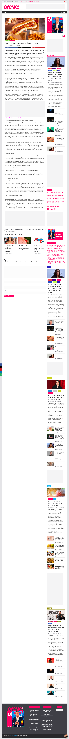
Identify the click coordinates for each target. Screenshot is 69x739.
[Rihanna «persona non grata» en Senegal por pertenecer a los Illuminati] (10, 237)
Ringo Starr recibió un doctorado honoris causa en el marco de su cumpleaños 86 (56, 628)
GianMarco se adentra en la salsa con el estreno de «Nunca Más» (59, 149)
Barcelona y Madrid (59, 192)
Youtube (52, 206)
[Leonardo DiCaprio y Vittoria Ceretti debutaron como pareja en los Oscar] (50, 679)
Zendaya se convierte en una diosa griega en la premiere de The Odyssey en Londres (59, 429)
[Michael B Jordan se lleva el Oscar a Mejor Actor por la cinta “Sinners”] (50, 687)
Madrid (55, 199)
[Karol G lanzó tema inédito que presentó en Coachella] (50, 465)
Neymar (59, 201)
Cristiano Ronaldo (59, 193)
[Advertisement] (45, 6)
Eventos (23, 12)
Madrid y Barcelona (59, 199)
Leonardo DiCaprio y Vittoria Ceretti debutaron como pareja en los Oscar (59, 678)
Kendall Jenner (49, 198)
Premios (59, 621)
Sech (63, 202)
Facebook (55, 195)
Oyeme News (17, 12)
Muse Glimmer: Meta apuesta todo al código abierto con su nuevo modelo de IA (59, 111)
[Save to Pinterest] (1, 369)
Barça (63, 192)
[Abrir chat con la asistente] (66, 736)
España (53, 195)
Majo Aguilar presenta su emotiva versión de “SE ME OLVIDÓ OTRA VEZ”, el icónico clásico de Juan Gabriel (59, 141)
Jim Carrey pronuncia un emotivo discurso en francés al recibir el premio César (59, 693)
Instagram (61, 195)
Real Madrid (56, 202)
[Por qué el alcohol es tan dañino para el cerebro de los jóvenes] (50, 554)
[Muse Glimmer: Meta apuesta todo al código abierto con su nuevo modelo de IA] (50, 112)
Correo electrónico (8, 285)
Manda (30, 719)
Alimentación (41, 12)
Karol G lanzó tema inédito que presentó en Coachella (59, 464)
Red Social (50, 70)
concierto (51, 193)
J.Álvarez (48, 196)
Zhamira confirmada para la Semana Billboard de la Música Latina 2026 (56, 397)
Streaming (54, 70)
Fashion (28, 12)
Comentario (6, 265)
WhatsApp (49, 206)
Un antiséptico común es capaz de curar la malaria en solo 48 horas (24, 247)
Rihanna (59, 202)
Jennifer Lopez (52, 196)
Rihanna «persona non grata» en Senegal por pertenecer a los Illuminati (9, 248)
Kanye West (61, 196)
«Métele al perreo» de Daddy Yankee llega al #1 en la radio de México (14, 230)
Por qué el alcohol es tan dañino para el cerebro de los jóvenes (59, 553)
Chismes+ (48, 12)
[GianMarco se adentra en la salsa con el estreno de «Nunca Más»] (50, 150)
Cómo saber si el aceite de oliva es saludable (59, 560)
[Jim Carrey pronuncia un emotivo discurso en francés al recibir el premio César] (50, 694)
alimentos (48, 192)
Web (5, 290)
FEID (58, 195)
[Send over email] (1, 374)
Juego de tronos (57, 196)
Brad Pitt (48, 193)
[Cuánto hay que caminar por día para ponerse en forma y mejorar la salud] (50, 547)
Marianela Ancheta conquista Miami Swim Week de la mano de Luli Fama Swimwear (59, 446)
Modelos (54, 68)
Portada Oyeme (10, 12)
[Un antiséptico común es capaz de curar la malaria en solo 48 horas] (24, 237)
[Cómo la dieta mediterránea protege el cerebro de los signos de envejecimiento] (50, 567)
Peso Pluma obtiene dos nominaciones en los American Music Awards (59, 671)
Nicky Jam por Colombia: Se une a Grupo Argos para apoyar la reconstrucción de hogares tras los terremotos (59, 131)
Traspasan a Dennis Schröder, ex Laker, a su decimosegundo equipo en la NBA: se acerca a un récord (56, 251)
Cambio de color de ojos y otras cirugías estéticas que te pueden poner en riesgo (59, 539)
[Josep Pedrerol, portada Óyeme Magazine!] (50, 322)
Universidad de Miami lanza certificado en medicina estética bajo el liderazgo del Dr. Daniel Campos (59, 437)
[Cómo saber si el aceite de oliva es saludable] (50, 560)
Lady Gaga (48, 199)
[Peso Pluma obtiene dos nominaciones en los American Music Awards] (50, 672)
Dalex (50, 195)
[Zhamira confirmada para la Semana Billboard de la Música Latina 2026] (56, 384)
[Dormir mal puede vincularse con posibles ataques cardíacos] (56, 492)
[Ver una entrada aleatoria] (64, 12)
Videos (52, 12)
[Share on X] (1, 367)
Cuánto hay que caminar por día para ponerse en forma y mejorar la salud (59, 546)
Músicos (50, 621)
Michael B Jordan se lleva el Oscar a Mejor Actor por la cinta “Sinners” (59, 686)
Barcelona (54, 192)
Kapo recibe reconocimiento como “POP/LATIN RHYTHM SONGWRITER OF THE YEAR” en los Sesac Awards (59, 662)
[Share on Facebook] (1, 364)
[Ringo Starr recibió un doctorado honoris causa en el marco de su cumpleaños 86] (56, 615)
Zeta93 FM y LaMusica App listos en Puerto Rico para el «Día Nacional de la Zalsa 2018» (39, 248)
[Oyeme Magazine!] (5, 12)
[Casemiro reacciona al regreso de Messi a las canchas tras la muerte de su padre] (50, 349)
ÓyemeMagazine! (17, 45)
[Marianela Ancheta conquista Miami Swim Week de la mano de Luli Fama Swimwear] (50, 447)
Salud (54, 499)
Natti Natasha (53, 201)
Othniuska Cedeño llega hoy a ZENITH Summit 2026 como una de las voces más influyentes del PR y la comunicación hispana (59, 455)
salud (61, 202)
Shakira (53, 204)
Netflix (57, 201)
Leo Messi (52, 199)
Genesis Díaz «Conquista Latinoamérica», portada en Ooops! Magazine (34, 711)
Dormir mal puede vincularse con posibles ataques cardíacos (55, 503)
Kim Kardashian (55, 198)
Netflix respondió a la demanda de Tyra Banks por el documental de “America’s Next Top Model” (55, 76)
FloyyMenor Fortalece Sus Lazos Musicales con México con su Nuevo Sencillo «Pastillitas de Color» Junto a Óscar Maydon (59, 120)
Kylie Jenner (62, 198)
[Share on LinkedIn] (1, 372)
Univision (61, 204)
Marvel (48, 201)
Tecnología (34, 12)
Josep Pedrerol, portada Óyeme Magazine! (54, 248)
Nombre (6, 279)
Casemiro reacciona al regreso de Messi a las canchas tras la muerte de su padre (59, 348)
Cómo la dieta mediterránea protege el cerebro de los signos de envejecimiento (59, 567)
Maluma (63, 199)
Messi (50, 201)
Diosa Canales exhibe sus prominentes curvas (35, 229)
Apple (51, 192)
